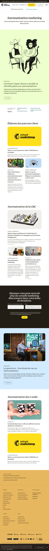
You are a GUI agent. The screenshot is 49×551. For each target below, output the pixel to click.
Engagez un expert (21, 518)
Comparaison (5, 500)
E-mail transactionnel (7, 498)
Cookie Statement (10, 549)
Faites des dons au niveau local (9, 520)
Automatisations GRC (22, 111)
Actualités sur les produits (8, 494)
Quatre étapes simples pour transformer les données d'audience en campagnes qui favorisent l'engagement (24, 235)
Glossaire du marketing (22, 496)
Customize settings (40, 547)
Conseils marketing (21, 492)
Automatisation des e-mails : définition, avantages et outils (14, 477)
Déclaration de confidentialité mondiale (24, 314)
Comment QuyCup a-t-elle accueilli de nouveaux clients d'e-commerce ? (24, 425)
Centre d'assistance (21, 520)
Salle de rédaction (6, 518)
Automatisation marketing (13, 261)
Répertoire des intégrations (23, 498)
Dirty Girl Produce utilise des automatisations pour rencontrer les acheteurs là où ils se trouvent (15, 177)
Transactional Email (35, 108)
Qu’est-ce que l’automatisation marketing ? (11, 475)
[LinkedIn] (28, 539)
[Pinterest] (33, 539)
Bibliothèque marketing (17, 9)
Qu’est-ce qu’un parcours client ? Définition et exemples (23, 151)
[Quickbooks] (31, 534)
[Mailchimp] (39, 534)
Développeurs (35, 496)
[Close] (47, 547)
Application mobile (6, 509)
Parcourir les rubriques (31, 9)
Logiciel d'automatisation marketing (10, 479)
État (4, 507)
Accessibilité (5, 524)
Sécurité (4, 505)
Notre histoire (5, 516)
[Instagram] (26, 539)
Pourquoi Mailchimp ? (7, 492)
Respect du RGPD (6, 502)
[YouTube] (30, 539)
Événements (34, 498)
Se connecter (40, 4)
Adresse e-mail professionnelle (15, 304)
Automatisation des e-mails (23, 396)
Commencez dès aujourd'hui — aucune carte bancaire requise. (35, 1)
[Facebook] (21, 539)
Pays (26, 304)
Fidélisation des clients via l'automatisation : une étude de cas (32, 262)
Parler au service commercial (23, 522)
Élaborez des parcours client (23, 123)
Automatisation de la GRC (22, 206)
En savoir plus (8, 382)
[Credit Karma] (24, 534)
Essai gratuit (31, 4)
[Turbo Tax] (16, 534)
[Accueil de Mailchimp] (5, 4)
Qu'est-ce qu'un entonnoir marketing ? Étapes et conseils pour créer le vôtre (33, 175)
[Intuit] (10, 534)
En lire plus (7, 97)
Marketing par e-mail (7, 496)
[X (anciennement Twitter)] (23, 539)
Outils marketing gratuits (22, 494)
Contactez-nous (21, 516)
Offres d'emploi (6, 522)
